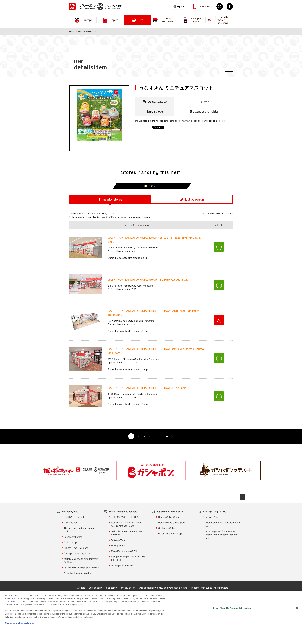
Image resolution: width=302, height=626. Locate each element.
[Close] (297, 607)
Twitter (219, 6)
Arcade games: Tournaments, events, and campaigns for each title (222, 534)
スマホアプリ (204, 6)
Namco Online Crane (168, 517)
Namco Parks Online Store (171, 522)
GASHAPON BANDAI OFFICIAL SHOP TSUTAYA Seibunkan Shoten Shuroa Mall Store (156, 351)
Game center (70, 522)
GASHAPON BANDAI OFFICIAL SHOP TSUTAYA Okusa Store (147, 388)
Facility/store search (74, 517)
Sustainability (96, 587)
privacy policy (127, 587)
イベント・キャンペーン (215, 511)
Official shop (70, 542)
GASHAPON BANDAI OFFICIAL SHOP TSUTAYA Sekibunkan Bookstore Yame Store (153, 313)
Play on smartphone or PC (170, 511)
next (167, 436)
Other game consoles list (123, 565)
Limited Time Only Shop (76, 547)
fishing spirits (118, 545)
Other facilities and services (78, 573)
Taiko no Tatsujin (119, 540)
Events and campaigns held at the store (222, 524)
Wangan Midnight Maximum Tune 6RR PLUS (128, 558)
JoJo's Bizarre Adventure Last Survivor (126, 533)
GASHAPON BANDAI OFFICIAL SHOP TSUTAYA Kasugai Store (148, 279)
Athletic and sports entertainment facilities (81, 560)
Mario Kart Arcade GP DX (124, 551)
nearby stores (112, 199)
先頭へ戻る (242, 497)
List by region (194, 199)
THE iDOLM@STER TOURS (125, 517)
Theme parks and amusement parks (79, 530)
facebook (229, 6)
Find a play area (70, 511)
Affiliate (81, 587)
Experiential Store (73, 536)
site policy (111, 587)
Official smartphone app (170, 533)
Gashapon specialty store (77, 553)
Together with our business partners (209, 587)
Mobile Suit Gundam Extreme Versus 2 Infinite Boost (126, 524)
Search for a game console (123, 511)
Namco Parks (212, 517)
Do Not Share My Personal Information (231, 608)
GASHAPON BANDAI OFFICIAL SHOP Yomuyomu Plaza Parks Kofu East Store (154, 239)
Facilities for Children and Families (81, 567)
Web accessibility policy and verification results (163, 587)
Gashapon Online (167, 528)
